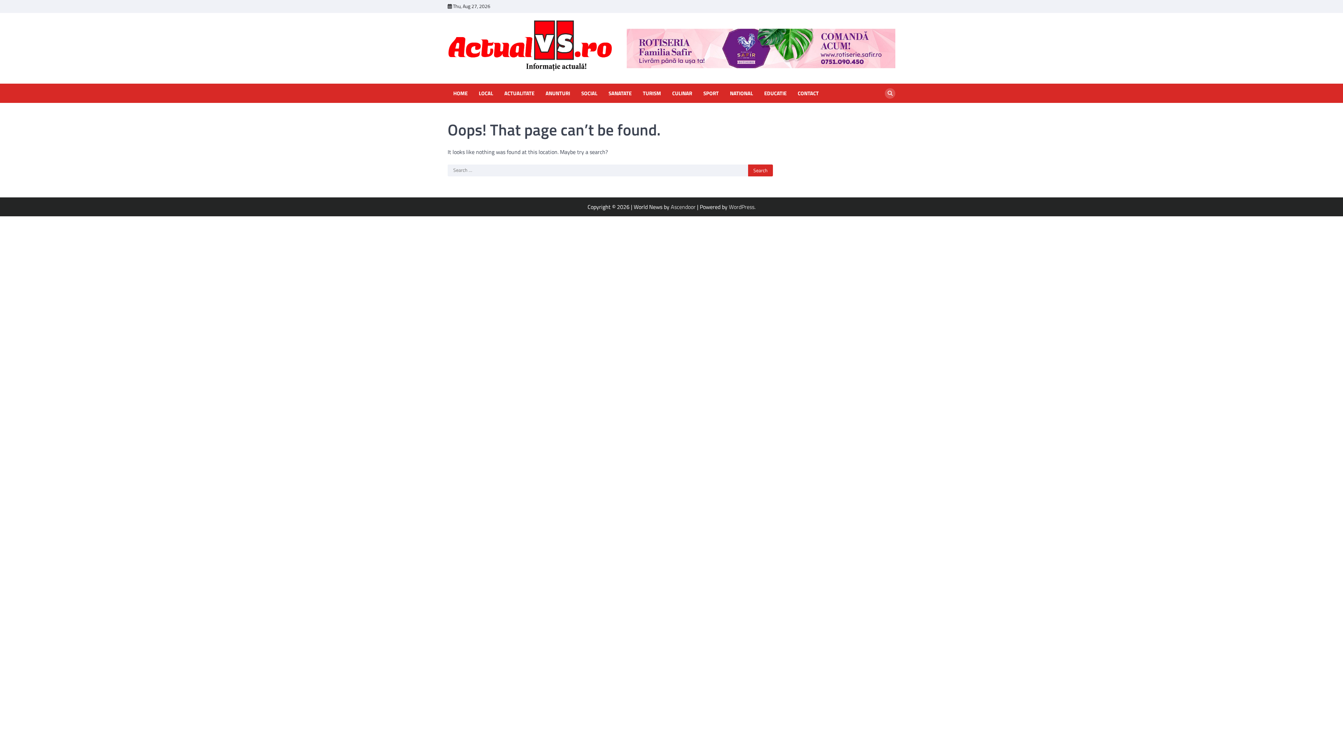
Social (589, 93)
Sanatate (620, 93)
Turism (652, 93)
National (741, 93)
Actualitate (519, 93)
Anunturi (558, 93)
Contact (808, 93)
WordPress (741, 207)
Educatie (775, 93)
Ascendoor (683, 207)
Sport (711, 93)
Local (486, 93)
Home (460, 93)
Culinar (682, 93)
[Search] (890, 93)
